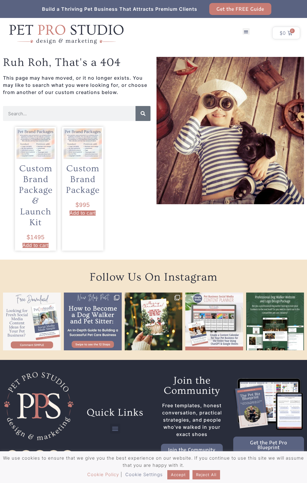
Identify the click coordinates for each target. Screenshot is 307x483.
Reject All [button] (206, 474)
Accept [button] (178, 474)
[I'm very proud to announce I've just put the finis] (275, 321)
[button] (246, 31)
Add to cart (35, 245)
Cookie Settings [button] (144, 474)
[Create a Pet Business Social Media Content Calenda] (214, 321)
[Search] (143, 113)
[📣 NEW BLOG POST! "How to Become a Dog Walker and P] (93, 321)
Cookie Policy (103, 474)
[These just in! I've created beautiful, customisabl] (154, 321)
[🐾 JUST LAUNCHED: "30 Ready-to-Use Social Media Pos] (32, 321)
